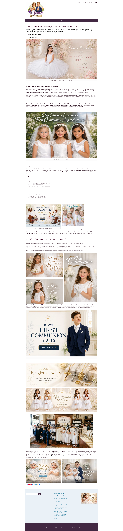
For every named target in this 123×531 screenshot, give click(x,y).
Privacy (62, 527)
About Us (43, 527)
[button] (61, 20)
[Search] (39, 494)
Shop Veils (31, 35)
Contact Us (48, 527)
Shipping (66, 527)
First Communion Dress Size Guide (60, 498)
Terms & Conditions (78, 527)
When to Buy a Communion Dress (60, 502)
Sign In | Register (80, 2)
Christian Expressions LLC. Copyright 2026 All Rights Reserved (63, 526)
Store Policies (71, 527)
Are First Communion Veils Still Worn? (61, 509)
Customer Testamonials (55, 527)
